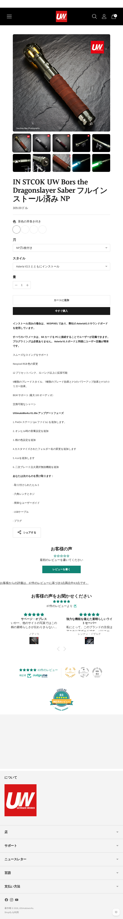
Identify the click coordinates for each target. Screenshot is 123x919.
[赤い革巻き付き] (42, 229)
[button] (59, 649)
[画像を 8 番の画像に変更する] (61, 163)
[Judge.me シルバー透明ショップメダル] (84, 672)
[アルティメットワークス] (61, 16)
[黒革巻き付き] (34, 229)
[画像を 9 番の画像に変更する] (81, 163)
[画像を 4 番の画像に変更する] (81, 143)
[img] (61, 601)
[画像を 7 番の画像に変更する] (42, 163)
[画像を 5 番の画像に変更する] (101, 143)
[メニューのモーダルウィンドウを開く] (9, 16)
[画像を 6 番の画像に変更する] (22, 163)
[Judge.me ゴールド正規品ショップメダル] (70, 672)
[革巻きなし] (25, 229)
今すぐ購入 (61, 311)
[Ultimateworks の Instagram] (11, 900)
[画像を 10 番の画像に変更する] (101, 163)
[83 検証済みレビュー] (61, 712)
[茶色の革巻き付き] (16, 229)
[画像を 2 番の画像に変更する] (42, 143)
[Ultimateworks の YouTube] (17, 900)
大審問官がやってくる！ (61, 3)
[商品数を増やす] (16, 285)
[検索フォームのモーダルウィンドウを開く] (94, 16)
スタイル (19, 258)
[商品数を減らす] (27, 285)
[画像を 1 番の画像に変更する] (22, 143)
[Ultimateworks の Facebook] (6, 900)
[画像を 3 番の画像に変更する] (61, 143)
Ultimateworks (26, 908)
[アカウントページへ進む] (104, 16)
